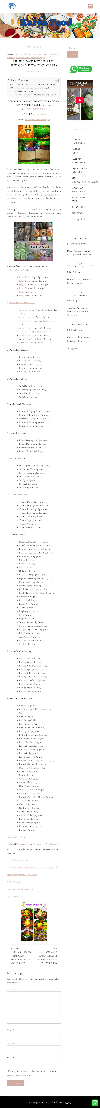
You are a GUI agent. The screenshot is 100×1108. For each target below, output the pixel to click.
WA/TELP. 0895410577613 (24, 91)
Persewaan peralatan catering (20, 888)
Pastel (21, 277)
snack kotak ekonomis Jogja (32, 57)
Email (10, 1043)
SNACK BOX (34, 47)
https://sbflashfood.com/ (18, 860)
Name (10, 1030)
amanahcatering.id (36, 108)
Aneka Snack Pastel (19, 270)
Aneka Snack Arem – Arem (22, 302)
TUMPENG (77, 213)
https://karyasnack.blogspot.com (22, 874)
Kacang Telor (25, 658)
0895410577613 (39, 113)
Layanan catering (15, 896)
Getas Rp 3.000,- (26, 567)
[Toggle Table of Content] (55, 80)
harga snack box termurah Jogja (28, 53)
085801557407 (53, 843)
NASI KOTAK (14, 881)
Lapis (21, 614)
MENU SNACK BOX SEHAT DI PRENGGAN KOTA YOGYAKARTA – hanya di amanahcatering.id (32, 86)
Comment (12, 989)
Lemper (22, 625)
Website (10, 1057)
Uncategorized (78, 219)
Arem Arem (25, 309)
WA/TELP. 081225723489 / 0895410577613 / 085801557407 (35, 94)
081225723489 (25, 843)
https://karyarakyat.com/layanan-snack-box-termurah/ (32, 867)
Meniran (23, 644)
